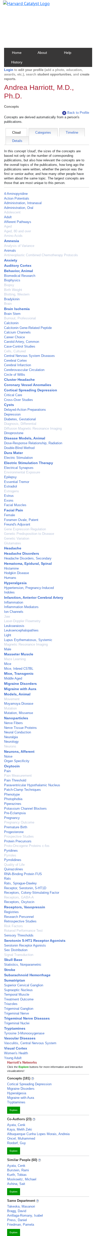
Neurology (11, 741)
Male (7, 649)
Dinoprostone (13, 433)
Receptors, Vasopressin (24, 907)
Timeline (72, 132)
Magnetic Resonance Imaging (26, 644)
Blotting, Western (16, 294)
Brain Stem (12, 314)
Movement (12, 699)
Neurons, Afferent (19, 752)
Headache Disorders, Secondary (28, 558)
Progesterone (14, 832)
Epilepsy (10, 477)
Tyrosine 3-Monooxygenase (24, 1033)
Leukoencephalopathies (21, 630)
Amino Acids (13, 236)
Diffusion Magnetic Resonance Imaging (33, 428)
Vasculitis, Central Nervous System (30, 1043)
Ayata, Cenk (16, 1125)
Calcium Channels (17, 332)
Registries (11, 912)
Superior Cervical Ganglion (23, 985)
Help (67, 53)
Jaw (7, 616)
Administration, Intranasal (23, 203)
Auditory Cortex (17, 266)
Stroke (9, 970)
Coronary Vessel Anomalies (27, 385)
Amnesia (11, 241)
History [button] (16, 62)
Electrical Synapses (19, 468)
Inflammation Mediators (21, 607)
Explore (14, 1110)
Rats (7, 878)
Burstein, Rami (18, 1170)
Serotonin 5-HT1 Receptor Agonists (34, 941)
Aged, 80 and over (17, 231)
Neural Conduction (17, 732)
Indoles (9, 592)
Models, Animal (17, 694)
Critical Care (13, 395)
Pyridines (11, 850)
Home (17, 53)
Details (17, 141)
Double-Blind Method (19, 448)
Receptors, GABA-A (19, 897)
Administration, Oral (18, 208)
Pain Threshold (15, 780)
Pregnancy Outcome (19, 822)
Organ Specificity (16, 761)
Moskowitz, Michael (21, 1179)
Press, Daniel (17, 1220)
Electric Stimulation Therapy (28, 463)
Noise (8, 756)
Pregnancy (12, 818)
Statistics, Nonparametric (22, 964)
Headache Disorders (21, 553)
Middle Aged (13, 678)
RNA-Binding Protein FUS (23, 874)
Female (9, 515)
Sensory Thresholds (19, 935)
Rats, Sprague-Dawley (20, 883)
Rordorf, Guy (16, 1143)
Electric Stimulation (18, 458)
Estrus (9, 496)
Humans (10, 578)
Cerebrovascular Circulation (24, 370)
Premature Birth (15, 827)
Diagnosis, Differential (20, 424)
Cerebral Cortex (15, 360)
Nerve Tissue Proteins (20, 728)
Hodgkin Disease (16, 573)
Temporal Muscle (16, 994)
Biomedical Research (19, 276)
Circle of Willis (14, 375)
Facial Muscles (15, 505)
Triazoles (11, 1004)
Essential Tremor (16, 482)
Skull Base (13, 960)
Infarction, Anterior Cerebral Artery (33, 597)
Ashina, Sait (16, 1184)
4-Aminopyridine (16, 194)
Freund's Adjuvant (17, 524)
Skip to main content (21, 6)
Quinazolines (13, 869)
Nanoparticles (16, 718)
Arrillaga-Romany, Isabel (25, 1215)
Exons (8, 500)
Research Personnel (19, 917)
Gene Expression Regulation (25, 529)
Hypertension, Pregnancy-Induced (29, 588)
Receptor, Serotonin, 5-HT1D (25, 888)
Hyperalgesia (15, 583)
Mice (7, 664)
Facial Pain (13, 510)
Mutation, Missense (18, 713)
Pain (7, 771)
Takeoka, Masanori (21, 1206)
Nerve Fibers (13, 723)
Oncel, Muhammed (21, 1138)
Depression (12, 414)
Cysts (9, 405)
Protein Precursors (17, 841)
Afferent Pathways (17, 222)
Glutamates (12, 543)
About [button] (42, 53)
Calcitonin (11, 323)
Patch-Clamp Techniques (22, 790)
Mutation (10, 708)
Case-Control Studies (19, 346)
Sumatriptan (14, 980)
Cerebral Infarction (17, 365)
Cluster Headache (19, 380)
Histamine (11, 568)
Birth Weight (13, 290)
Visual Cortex (15, 1048)
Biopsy (9, 285)
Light (7, 635)
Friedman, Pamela (20, 1224)
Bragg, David (16, 1211)
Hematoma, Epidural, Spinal (28, 563)
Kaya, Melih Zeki (19, 1129)
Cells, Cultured (15, 351)
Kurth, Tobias (17, 1175)
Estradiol (10, 486)
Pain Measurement (18, 775)
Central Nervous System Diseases (29, 356)
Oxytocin (12, 766)
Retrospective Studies (20, 921)
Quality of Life (14, 865)
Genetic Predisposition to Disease (29, 534)
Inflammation (13, 602)
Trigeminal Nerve (16, 1013)
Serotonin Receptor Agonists (25, 945)
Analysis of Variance (19, 246)
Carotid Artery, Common (21, 342)
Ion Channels (13, 612)
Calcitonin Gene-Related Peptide (28, 328)
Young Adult (13, 1058)
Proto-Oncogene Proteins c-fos (27, 846)
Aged (8, 226)
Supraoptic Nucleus (18, 990)
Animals (10, 250)
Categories (43, 132)
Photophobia (13, 799)
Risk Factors (13, 926)
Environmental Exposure (22, 472)
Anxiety (10, 260)
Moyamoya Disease (18, 703)
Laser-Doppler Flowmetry (22, 621)
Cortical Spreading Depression (30, 390)
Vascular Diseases (20, 1038)
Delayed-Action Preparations (25, 409)
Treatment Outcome (19, 999)
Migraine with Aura (20, 689)
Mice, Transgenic (19, 673)
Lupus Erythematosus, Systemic (28, 640)
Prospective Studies (19, 836)
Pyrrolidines (12, 860)
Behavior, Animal (18, 271)
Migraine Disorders (20, 684)
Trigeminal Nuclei (16, 1023)
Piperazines (12, 804)
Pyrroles (10, 855)
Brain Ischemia (17, 309)
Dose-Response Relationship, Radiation (33, 443)
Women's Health (16, 1053)
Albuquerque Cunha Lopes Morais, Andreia (38, 1134)
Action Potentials (16, 198)
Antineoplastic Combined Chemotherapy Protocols (41, 255)
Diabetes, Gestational (20, 419)
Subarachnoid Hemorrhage (27, 975)
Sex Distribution (15, 950)
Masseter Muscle (18, 654)
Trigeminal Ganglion (18, 1008)
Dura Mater (13, 453)
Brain (8, 304)
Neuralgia (11, 737)
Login (8, 70)
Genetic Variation (16, 538)
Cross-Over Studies (18, 400)
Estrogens (11, 491)
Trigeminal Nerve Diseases (27, 1018)
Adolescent (12, 212)
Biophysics (12, 280)
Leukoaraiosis (14, 626)
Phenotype (12, 794)
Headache (12, 548)
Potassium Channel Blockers (25, 808)
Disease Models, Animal (24, 438)
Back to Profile (78, 113)
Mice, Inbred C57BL (18, 668)
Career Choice (14, 337)
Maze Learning (15, 659)
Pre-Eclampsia (15, 813)
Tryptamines (14, 1028)
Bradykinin (12, 299)
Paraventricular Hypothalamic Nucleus (32, 785)
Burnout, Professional (20, 318)
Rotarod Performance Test (23, 930)
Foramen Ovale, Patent (21, 520)
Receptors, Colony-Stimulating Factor (31, 892)
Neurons (10, 746)
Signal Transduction (18, 955)
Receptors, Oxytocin (19, 902)
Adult (8, 217)
